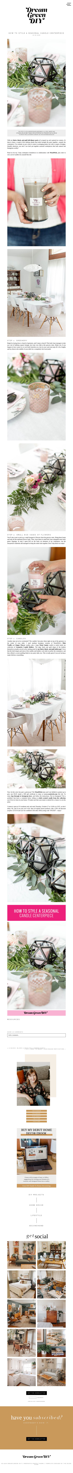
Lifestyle (36, 1215)
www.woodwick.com (50, 794)
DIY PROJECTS (36, 1195)
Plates (11, 1022)
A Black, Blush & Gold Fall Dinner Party (27, 1048)
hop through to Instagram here (21, 796)
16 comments (15, 1032)
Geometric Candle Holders (25, 647)
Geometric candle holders (26, 1029)
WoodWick (53, 153)
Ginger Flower (20, 645)
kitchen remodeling (17, 655)
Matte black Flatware (33, 1023)
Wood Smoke (43, 645)
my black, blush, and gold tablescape (49, 649)
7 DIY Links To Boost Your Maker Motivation (44, 1049)
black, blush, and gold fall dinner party (26, 140)
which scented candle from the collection (52, 798)
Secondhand (36, 1225)
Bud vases (27, 1025)
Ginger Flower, (27, 1027)
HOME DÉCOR (36, 1205)
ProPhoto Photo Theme (34, 1463)
